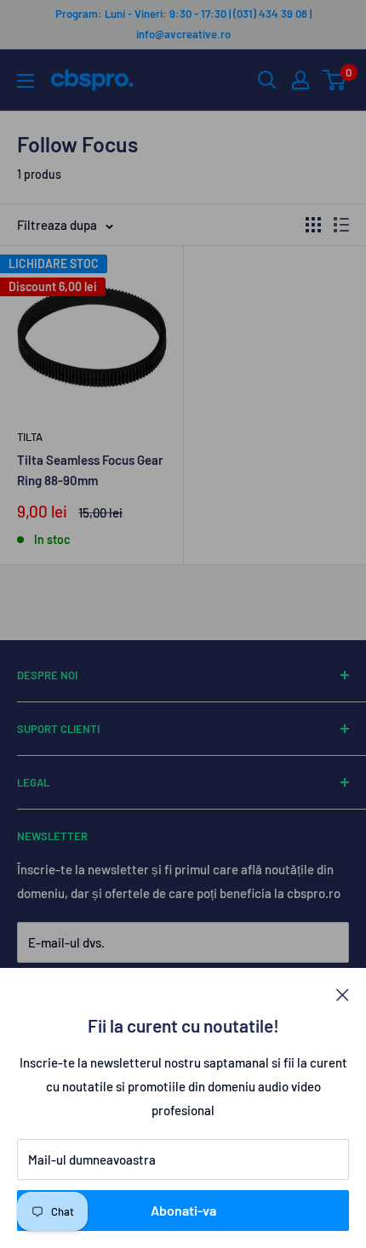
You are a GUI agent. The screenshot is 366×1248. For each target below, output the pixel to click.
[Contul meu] (300, 80)
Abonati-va (183, 1210)
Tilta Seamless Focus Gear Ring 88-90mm (90, 469)
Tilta (30, 437)
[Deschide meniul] (25, 81)
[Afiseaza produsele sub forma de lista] (341, 224)
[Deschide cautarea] (267, 80)
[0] (335, 80)
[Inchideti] (342, 993)
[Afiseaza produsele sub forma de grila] (313, 224)
